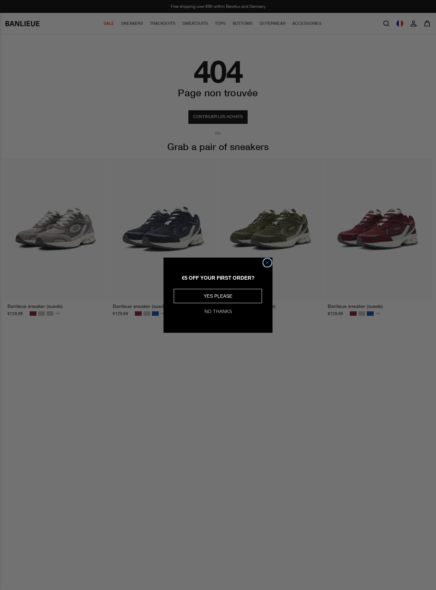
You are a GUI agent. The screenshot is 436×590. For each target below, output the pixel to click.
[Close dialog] (267, 263)
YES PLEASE (218, 296)
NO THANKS (218, 311)
